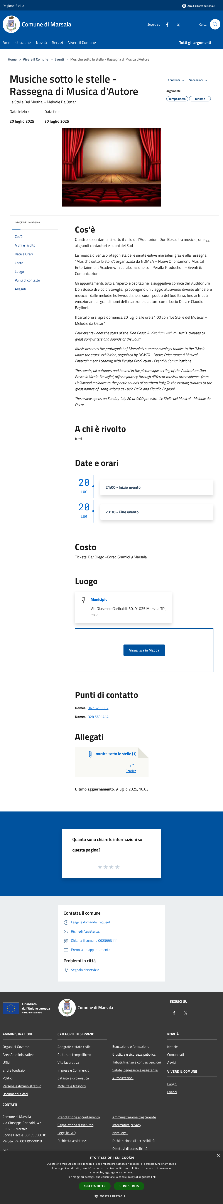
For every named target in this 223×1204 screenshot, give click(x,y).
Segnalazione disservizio (75, 1125)
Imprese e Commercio (73, 1070)
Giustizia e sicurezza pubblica (133, 1054)
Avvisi (171, 1062)
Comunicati (175, 1054)
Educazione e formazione (130, 1046)
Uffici (6, 1062)
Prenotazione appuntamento (78, 1117)
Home (12, 59)
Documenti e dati (15, 1093)
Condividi (174, 80)
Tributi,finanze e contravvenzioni (136, 1062)
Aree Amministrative (18, 1054)
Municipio (99, 599)
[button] (111, 1196)
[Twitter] (176, 24)
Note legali (120, 1132)
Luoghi (172, 1084)
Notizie (172, 1046)
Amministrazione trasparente (134, 1117)
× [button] (218, 1155)
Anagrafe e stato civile (74, 1046)
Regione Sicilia (13, 5)
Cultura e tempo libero (74, 1054)
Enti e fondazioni (15, 1070)
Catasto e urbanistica (73, 1078)
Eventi (59, 59)
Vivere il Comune (36, 59)
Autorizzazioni (122, 1078)
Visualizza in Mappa (144, 650)
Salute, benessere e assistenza (135, 1070)
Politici (8, 1078)
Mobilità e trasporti (71, 1086)
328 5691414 (98, 716)
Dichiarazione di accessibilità (133, 1140)
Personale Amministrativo (22, 1086)
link (153, 1177)
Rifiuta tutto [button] (129, 1186)
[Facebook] (165, 24)
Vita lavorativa (68, 1062)
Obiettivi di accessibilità (129, 1148)
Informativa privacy (126, 1125)
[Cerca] (215, 24)
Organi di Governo (16, 1046)
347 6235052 (98, 708)
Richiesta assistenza (72, 1140)
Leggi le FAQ (66, 1132)
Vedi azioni (196, 80)
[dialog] (111, 1177)
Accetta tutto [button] (95, 1186)
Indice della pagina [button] (27, 222)
